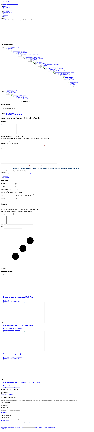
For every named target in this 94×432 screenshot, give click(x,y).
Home (6, 19)
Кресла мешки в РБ (5, 420)
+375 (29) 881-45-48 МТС (7, 394)
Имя (2, 226)
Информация (4, 412)
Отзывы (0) (6, 177)
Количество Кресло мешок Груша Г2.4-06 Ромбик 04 (13, 170)
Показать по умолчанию (14, 301)
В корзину (3, 172)
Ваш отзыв (3, 224)
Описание (5, 176)
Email (2, 229)
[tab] (48, 176)
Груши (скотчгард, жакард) (24, 173)
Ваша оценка (4, 214)
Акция (10, 19)
